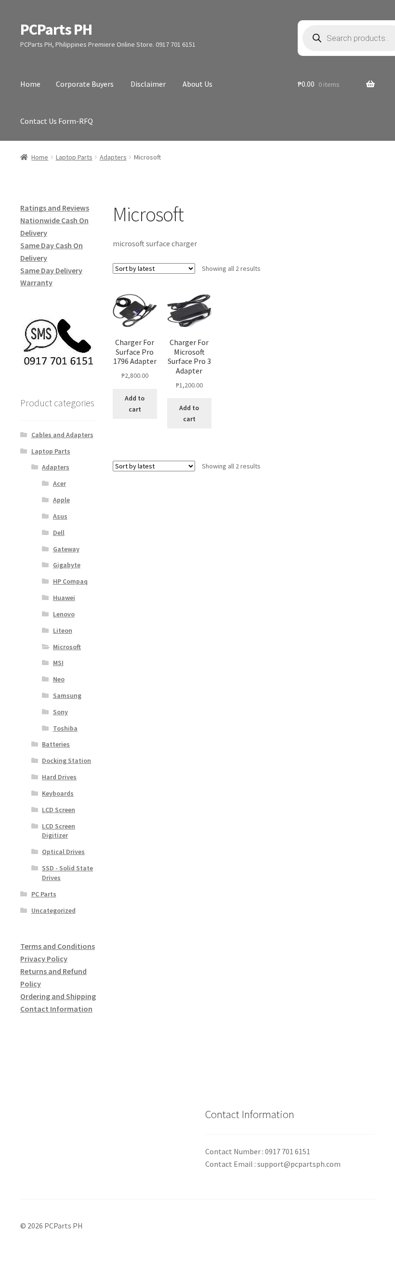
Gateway (66, 549)
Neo (59, 679)
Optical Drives (63, 851)
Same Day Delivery (51, 270)
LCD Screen (58, 809)
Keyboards (58, 793)
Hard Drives (59, 777)
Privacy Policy (43, 958)
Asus (60, 516)
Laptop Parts (74, 157)
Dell (59, 532)
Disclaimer (148, 84)
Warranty (36, 282)
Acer (59, 483)
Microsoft (67, 646)
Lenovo (64, 614)
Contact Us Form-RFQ (56, 121)
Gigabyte (66, 564)
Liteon (62, 630)
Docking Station (66, 760)
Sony (60, 711)
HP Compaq (70, 581)
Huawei (64, 597)
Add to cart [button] (135, 404)
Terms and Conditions (57, 946)
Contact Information (56, 1009)
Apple (61, 499)
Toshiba (65, 728)
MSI (58, 662)
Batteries (56, 744)
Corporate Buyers (85, 84)
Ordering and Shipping (58, 996)
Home (30, 84)
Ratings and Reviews (54, 208)
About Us (197, 84)
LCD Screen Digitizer (58, 831)
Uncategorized (53, 910)
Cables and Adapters (62, 434)
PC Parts (43, 894)
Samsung (67, 695)
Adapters (113, 157)
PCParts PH (56, 29)
